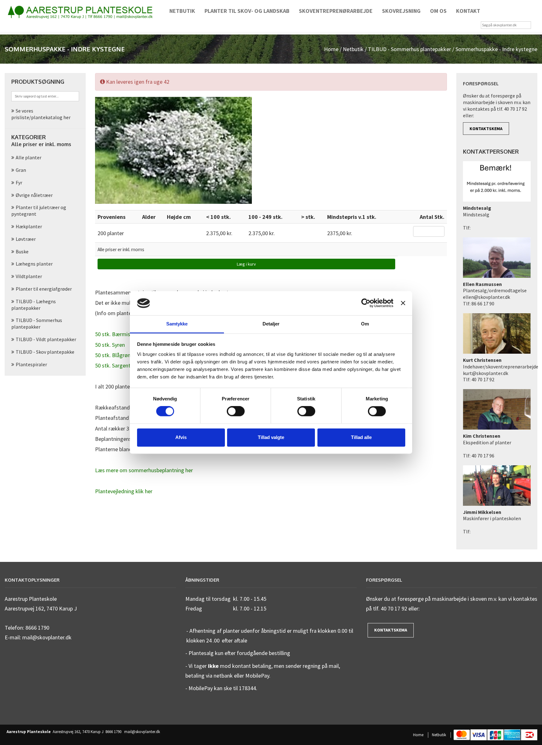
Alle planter (28, 157)
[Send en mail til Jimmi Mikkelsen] (497, 486)
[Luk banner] (403, 303)
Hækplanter (29, 226)
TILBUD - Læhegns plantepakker (33, 304)
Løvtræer (26, 239)
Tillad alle (361, 437)
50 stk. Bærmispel (116, 334)
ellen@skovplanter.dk (486, 297)
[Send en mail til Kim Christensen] (497, 410)
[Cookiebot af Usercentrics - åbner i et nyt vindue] (365, 303)
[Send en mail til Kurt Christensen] (497, 334)
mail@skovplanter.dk (142, 731)
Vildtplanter (29, 276)
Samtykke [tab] (177, 323)
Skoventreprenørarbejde (336, 10)
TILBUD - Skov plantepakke (45, 352)
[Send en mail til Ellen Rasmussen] (497, 258)
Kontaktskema (486, 128)
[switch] (236, 411)
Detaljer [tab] (271, 323)
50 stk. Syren (110, 344)
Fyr (19, 182)
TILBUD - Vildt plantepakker (46, 339)
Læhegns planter (34, 264)
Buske (22, 251)
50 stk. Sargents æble (120, 365)
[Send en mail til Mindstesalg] (497, 182)
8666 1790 (113, 731)
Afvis (181, 437)
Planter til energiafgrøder (44, 289)
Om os (438, 10)
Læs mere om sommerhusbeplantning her (144, 470)
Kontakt (468, 10)
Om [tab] (365, 323)
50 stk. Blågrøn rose (118, 355)
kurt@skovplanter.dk (485, 373)
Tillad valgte (271, 437)
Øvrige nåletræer (34, 195)
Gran (21, 170)
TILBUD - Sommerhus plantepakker (409, 49)
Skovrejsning (401, 10)
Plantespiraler (31, 364)
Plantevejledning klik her (123, 491)
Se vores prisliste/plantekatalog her (41, 114)
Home (331, 49)
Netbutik (182, 10)
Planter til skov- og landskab (247, 10)
